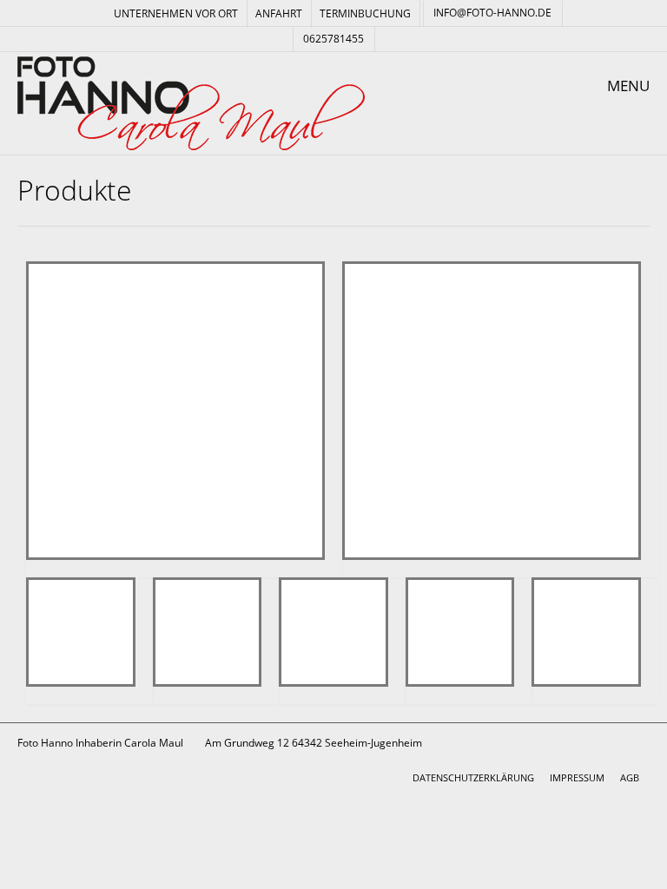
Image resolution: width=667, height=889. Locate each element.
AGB (629, 777)
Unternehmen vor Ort (176, 13)
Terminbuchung (365, 13)
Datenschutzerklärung (473, 777)
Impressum (577, 777)
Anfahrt (278, 13)
